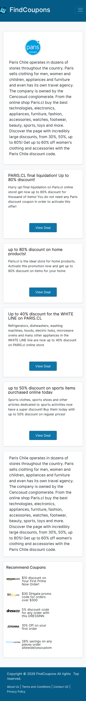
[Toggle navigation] (80, 10)
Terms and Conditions (36, 686)
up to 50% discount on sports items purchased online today (41, 390)
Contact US (60, 686)
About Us (13, 686)
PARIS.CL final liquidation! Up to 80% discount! (38, 177)
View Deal (43, 228)
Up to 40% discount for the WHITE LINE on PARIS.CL (40, 316)
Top (76, 674)
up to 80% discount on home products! (35, 251)
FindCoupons (29, 10)
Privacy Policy (16, 691)
